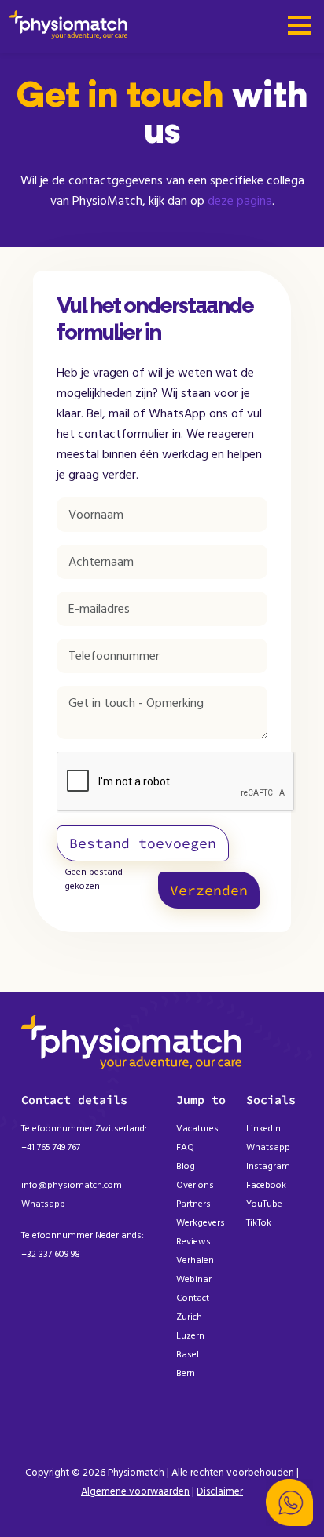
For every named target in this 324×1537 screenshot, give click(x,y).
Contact (192, 1298)
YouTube (264, 1204)
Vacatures (197, 1128)
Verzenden (209, 890)
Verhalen (195, 1260)
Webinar (194, 1279)
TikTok (258, 1222)
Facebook (266, 1185)
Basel (187, 1354)
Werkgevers (200, 1222)
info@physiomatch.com (71, 1185)
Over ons (195, 1185)
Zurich (189, 1317)
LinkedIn (263, 1128)
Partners (193, 1204)
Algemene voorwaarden (135, 1491)
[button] (289, 1502)
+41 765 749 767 (50, 1147)
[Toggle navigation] (299, 26)
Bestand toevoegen (142, 843)
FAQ (185, 1147)
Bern (185, 1373)
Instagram (268, 1166)
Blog (185, 1166)
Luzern (190, 1335)
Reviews (193, 1241)
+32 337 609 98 (50, 1254)
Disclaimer (220, 1491)
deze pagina (240, 200)
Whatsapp (43, 1204)
